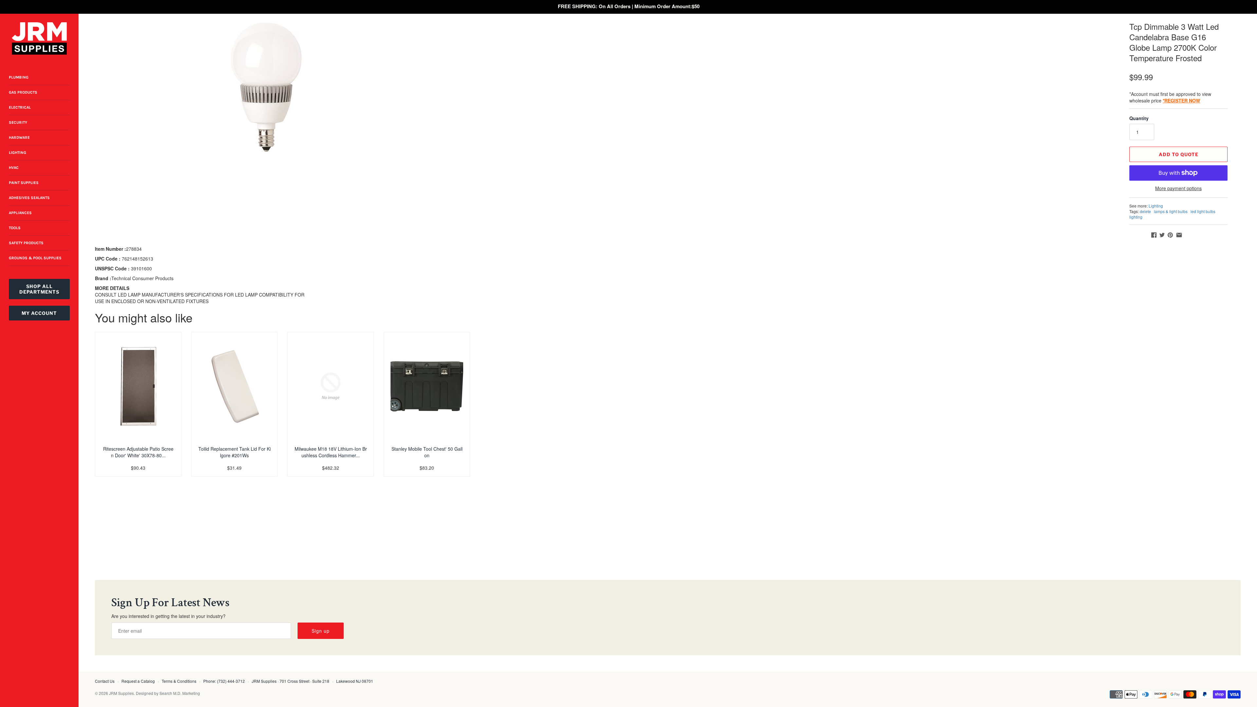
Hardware (19, 137)
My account (39, 313)
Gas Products (23, 92)
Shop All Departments (39, 289)
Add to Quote (1178, 154)
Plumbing (18, 77)
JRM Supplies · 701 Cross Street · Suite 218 (290, 681)
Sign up (321, 630)
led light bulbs (1203, 211)
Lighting (17, 152)
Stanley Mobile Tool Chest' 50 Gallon (427, 452)
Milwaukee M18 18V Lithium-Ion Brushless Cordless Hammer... (331, 452)
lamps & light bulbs (1171, 211)
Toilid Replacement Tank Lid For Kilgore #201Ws (234, 452)
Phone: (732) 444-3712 (224, 681)
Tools (15, 228)
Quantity (1139, 118)
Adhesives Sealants (29, 197)
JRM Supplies (121, 693)
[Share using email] (1179, 235)
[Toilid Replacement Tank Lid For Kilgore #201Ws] (234, 386)
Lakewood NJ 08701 (354, 681)
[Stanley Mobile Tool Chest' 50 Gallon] (427, 386)
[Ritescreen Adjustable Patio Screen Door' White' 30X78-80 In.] (138, 386)
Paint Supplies (24, 182)
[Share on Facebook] (1154, 235)
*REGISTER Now (1181, 100)
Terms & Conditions (179, 681)
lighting (1135, 217)
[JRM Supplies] (39, 38)
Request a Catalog (138, 681)
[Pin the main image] (1170, 235)
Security (18, 122)
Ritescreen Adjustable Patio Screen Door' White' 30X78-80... (138, 452)
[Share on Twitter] (1162, 235)
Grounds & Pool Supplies (35, 258)
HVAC (14, 167)
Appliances (20, 212)
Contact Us (105, 681)
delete (1145, 211)
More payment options (1178, 188)
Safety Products (26, 243)
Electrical (20, 107)
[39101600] (266, 86)
